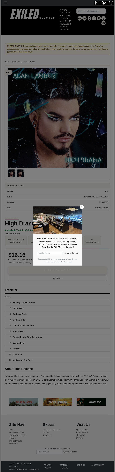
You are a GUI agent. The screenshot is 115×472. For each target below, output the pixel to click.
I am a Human (72, 253)
